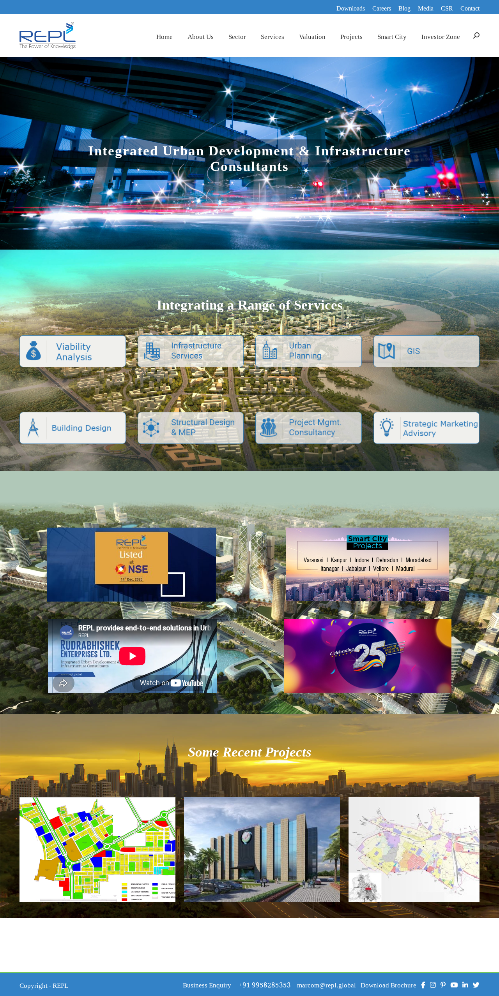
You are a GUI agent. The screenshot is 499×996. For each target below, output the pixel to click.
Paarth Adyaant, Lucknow (426, 862)
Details (108, 839)
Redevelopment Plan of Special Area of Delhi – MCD (262, 862)
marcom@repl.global (326, 984)
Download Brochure (388, 984)
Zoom (87, 839)
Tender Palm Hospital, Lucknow (97, 862)
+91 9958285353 (268, 984)
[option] (367, 656)
